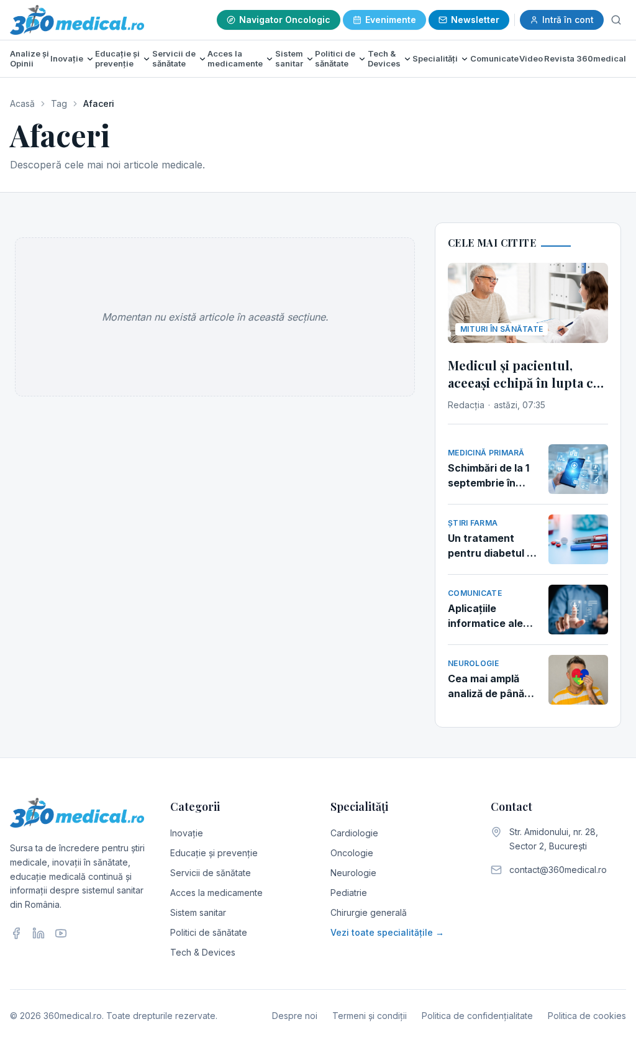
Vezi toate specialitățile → (387, 932)
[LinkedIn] (38, 933)
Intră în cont (568, 19)
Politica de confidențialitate (477, 1015)
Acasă (22, 103)
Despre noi (294, 1015)
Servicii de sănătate (174, 58)
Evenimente (390, 19)
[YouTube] (61, 933)
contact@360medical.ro (558, 869)
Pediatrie (348, 892)
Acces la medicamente (235, 58)
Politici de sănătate (335, 58)
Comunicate (494, 58)
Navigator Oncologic (284, 19)
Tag (59, 103)
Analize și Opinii (29, 58)
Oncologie (351, 853)
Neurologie (353, 872)
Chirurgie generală (368, 912)
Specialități (435, 58)
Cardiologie (354, 833)
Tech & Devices (384, 58)
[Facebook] (16, 933)
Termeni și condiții (369, 1015)
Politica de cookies (587, 1015)
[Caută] (616, 20)
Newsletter (475, 19)
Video (531, 58)
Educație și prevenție (117, 58)
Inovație (66, 58)
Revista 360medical (585, 58)
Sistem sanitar (289, 58)
